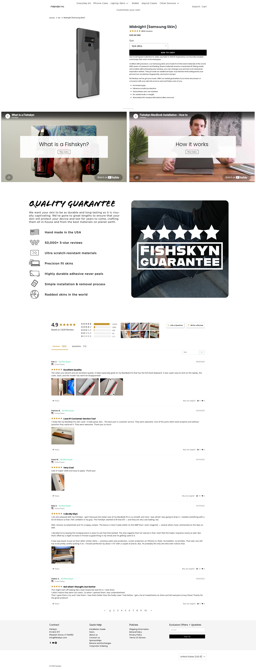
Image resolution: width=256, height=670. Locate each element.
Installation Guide (97, 629)
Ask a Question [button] (176, 325)
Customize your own (128, 9)
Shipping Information (139, 629)
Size (131, 40)
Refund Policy (135, 632)
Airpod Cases (149, 3)
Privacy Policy (135, 634)
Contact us (94, 637)
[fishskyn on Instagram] (56, 643)
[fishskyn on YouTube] (53, 643)
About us (93, 634)
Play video (64, 152)
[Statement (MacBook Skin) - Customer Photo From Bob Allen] (135, 334)
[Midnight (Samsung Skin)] (88, 63)
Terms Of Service (137, 637)
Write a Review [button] (197, 325)
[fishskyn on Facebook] (50, 643)
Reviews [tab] (56, 346)
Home (52, 18)
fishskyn (58, 666)
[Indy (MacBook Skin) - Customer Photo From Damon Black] (154, 326)
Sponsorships (95, 640)
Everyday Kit (84, 3)
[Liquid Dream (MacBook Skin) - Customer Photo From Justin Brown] (144, 334)
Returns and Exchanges (100, 643)
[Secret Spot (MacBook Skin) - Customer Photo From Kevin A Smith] (154, 334)
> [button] (151, 610)
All (59, 18)
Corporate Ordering (98, 646)
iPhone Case (100, 3)
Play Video (192, 152)
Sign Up (187, 636)
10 (145, 610)
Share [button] (57, 401)
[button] (198, 401)
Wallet (135, 3)
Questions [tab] (76, 346)
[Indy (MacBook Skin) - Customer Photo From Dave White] (125, 334)
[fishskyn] (57, 7)
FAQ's (91, 632)
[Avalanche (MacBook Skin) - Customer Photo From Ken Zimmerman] (125, 326)
